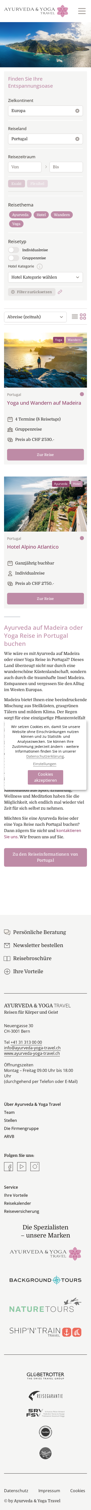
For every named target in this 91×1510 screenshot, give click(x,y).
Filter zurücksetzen (34, 292)
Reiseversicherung (21, 1211)
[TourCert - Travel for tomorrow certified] (45, 1432)
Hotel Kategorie (21, 266)
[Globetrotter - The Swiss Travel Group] (45, 1376)
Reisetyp (17, 241)
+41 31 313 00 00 (26, 1042)
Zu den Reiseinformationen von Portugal (45, 857)
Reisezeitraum (21, 157)
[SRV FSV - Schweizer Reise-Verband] (45, 1413)
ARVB (9, 1136)
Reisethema (20, 205)
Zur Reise (45, 455)
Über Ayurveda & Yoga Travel (32, 1104)
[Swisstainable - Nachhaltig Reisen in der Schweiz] (45, 1453)
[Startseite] (36, 11)
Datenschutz (16, 1490)
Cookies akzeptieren (45, 777)
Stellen (10, 1120)
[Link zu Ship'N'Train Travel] (45, 1330)
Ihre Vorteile (16, 1195)
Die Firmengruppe (21, 1128)
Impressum (49, 1490)
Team (9, 1112)
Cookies (77, 1490)
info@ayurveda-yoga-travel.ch (32, 1048)
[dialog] (45, 755)
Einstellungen (44, 763)
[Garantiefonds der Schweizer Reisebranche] (45, 1396)
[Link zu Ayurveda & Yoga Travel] (45, 1253)
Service (11, 1187)
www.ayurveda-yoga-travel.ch (32, 1053)
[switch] (13, 250)
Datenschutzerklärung (45, 756)
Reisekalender (17, 1203)
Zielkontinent (20, 100)
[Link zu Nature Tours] (45, 1305)
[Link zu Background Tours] (45, 1279)
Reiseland (17, 128)
